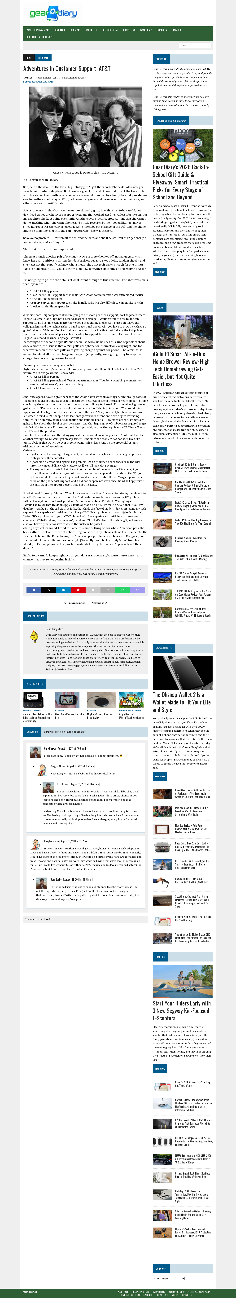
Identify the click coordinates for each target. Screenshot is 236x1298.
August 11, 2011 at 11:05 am (74, 841)
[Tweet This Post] (48, 590)
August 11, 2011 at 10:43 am (85, 784)
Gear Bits (160, 956)
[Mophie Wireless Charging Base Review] (101, 706)
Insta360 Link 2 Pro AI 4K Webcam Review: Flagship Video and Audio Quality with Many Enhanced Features (193, 506)
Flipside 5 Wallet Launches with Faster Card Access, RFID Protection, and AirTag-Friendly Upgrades (193, 1232)
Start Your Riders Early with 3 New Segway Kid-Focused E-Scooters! (182, 1010)
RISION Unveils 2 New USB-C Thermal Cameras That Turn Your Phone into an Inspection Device (193, 1123)
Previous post (76, 603)
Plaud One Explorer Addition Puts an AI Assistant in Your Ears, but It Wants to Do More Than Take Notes (192, 793)
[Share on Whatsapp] (122, 590)
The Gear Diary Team (140, 1291)
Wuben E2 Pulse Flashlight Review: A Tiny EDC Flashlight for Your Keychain (193, 521)
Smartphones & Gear (37, 30)
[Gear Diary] (53, 13)
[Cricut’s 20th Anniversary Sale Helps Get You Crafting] (162, 924)
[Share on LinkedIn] (63, 590)
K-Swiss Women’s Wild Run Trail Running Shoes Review (191, 539)
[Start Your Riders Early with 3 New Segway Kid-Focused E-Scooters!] (183, 996)
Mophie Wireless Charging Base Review (100, 716)
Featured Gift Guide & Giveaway (171, 120)
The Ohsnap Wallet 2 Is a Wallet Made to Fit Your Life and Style (182, 702)
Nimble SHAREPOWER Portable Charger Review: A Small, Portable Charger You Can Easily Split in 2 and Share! (193, 487)
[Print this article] (108, 590)
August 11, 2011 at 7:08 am (71, 748)
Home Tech (59, 30)
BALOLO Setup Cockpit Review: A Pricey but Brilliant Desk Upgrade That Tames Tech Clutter (191, 576)
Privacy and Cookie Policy (199, 1291)
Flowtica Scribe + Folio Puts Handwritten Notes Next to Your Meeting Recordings (191, 829)
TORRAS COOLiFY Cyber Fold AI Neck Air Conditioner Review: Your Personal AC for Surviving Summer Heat (193, 594)
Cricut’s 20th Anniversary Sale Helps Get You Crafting (193, 918)
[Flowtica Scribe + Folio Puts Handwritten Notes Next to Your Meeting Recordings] (162, 832)
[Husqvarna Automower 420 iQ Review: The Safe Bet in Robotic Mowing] (162, 562)
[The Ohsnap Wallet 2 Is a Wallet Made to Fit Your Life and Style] (183, 688)
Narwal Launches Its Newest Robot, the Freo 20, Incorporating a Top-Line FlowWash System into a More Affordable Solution (193, 1105)
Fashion (177, 30)
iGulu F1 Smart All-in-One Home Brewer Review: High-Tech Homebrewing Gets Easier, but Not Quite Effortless (182, 368)
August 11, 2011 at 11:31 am (77, 879)
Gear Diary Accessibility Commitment (137, 1295)
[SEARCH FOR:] (195, 45)
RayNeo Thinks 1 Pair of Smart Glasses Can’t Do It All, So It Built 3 (192, 880)
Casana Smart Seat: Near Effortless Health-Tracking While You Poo (192, 1175)
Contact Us (187, 1295)
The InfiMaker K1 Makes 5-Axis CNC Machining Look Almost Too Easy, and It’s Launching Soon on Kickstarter (193, 938)
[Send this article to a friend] (93, 590)
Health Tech (91, 30)
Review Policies (158, 1291)
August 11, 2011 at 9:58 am (80, 766)
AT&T (56, 77)
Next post (98, 603)
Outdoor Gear (110, 30)
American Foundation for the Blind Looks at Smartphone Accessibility (37, 717)
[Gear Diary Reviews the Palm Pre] (67, 706)
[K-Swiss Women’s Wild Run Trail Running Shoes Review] (162, 545)
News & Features (32, 710)
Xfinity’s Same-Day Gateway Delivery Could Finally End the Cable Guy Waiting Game (193, 1214)
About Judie (123, 1291)
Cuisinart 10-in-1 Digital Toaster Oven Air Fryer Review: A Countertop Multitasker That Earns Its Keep (192, 468)
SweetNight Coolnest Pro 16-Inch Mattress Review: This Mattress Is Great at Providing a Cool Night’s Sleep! (192, 901)
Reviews (59, 710)
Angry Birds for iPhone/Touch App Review (131, 716)
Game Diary (146, 30)
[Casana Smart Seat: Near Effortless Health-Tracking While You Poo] (162, 1180)
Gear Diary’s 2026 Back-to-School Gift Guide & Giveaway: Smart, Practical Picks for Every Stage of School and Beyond (181, 181)
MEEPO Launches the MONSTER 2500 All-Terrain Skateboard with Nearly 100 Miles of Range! (193, 1159)
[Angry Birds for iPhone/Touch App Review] (131, 706)
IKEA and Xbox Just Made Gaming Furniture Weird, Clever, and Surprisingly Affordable (191, 811)
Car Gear (75, 30)
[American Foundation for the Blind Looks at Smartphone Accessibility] (33, 706)
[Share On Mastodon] (137, 590)
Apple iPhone (43, 77)
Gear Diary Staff (44, 82)
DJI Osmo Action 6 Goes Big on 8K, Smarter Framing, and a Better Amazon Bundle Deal (192, 864)
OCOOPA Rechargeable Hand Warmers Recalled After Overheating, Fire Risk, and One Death (194, 1141)
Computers (129, 30)
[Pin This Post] (78, 590)
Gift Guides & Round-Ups (39, 37)
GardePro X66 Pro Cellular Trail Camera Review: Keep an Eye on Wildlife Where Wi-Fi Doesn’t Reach (193, 612)
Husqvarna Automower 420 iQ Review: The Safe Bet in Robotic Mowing (194, 557)
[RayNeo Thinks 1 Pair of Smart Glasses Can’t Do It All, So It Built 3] (162, 885)
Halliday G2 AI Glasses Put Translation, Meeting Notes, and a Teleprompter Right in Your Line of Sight (192, 1196)
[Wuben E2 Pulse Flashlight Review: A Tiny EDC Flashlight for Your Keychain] (162, 527)
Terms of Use (162, 1295)
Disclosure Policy (176, 1291)
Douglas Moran (58, 766)
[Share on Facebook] (33, 590)
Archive (175, 1295)
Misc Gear (162, 30)
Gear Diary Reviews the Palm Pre (69, 716)
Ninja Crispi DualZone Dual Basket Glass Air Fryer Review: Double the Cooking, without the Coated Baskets (193, 846)
